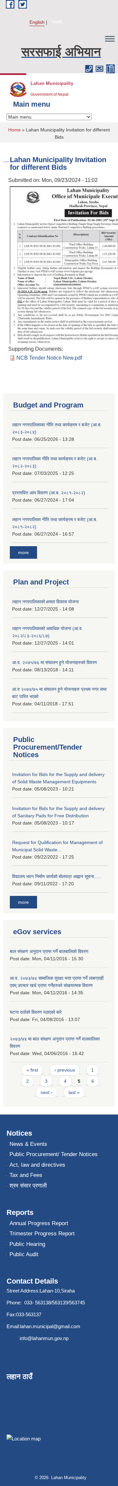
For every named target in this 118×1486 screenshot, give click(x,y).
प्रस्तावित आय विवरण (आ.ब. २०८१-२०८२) (48, 492)
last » (74, 1092)
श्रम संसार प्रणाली (28, 1186)
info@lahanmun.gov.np (44, 1338)
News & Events (28, 1144)
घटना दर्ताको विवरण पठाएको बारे (36, 1012)
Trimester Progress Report (42, 1233)
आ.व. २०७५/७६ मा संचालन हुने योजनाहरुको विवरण (54, 662)
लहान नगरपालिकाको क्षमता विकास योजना (45, 601)
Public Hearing (27, 1244)
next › (46, 1092)
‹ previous (64, 1070)
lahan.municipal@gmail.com (50, 1326)
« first (32, 1070)
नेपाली (57, 22)
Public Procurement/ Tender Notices (54, 1154)
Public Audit (24, 1254)
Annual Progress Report (39, 1223)
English (37, 22)
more (23, 552)
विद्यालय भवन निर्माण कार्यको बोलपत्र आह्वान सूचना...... (57, 876)
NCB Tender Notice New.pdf (49, 358)
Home (14, 129)
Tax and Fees (26, 1175)
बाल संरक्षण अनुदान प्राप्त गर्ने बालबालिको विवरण (49, 951)
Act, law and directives (37, 1165)
